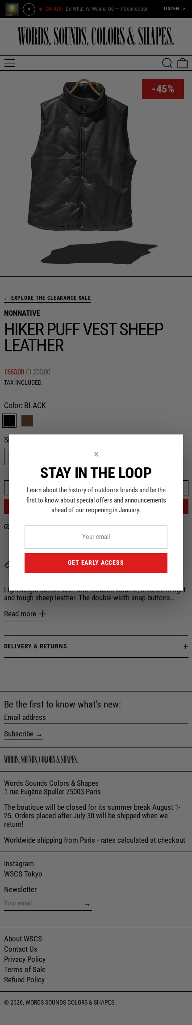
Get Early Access (96, 562)
